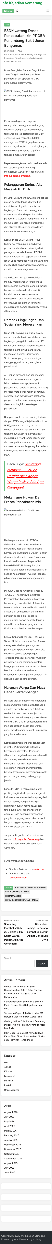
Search (7, 958)
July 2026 (9, 1116)
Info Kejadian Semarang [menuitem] (17, 175)
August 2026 (10, 1112)
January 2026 (11, 1140)
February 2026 (11, 1135)
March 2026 (10, 1130)
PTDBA (18, 61)
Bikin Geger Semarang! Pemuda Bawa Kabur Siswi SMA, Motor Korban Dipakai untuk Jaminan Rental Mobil (24, 1036)
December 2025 (12, 1144)
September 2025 (13, 1158)
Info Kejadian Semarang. (17, 892)
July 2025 (9, 1167)
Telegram (8, 11)
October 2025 (11, 1154)
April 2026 (9, 1126)
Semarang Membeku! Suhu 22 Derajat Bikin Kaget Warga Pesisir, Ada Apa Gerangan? (25, 476)
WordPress (19, 1239)
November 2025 (12, 1149)
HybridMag (35, 1239)
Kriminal (8, 1071)
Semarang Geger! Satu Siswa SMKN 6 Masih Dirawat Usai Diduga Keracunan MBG (23, 1005)
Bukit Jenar (9, 54)
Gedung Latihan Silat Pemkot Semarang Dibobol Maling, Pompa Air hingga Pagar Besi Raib (24, 1025)
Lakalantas (9, 1076)
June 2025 (9, 1172)
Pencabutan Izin (22, 58)
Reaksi (7, 1085)
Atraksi (7, 1066)
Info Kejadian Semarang (21, 3)
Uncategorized (11, 1090)
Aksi (7, 25)
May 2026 (9, 1121)
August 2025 (10, 1163)
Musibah (8, 1080)
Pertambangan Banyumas (17, 900)
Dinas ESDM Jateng (24, 54)
